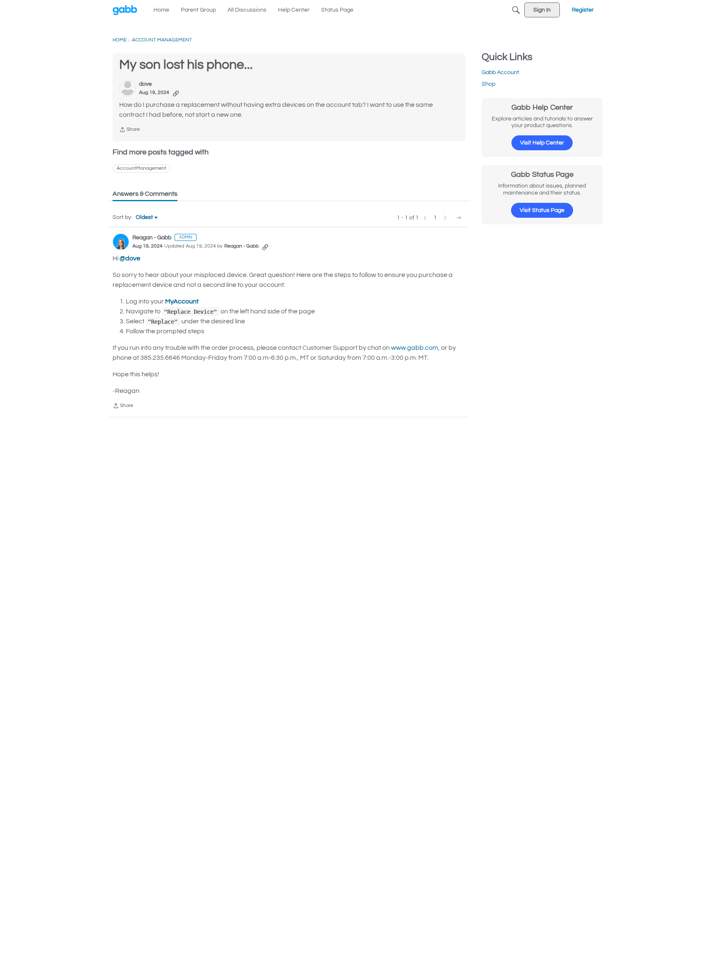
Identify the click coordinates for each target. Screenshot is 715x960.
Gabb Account (500, 72)
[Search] (516, 9)
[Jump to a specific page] (458, 217)
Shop (488, 84)
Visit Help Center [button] (542, 143)
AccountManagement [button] (141, 168)
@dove (130, 258)
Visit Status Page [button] (542, 210)
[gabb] (125, 10)
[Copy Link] (176, 92)
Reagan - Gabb (151, 238)
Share (129, 131)
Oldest (145, 218)
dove (145, 84)
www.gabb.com (414, 347)
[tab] (145, 194)
